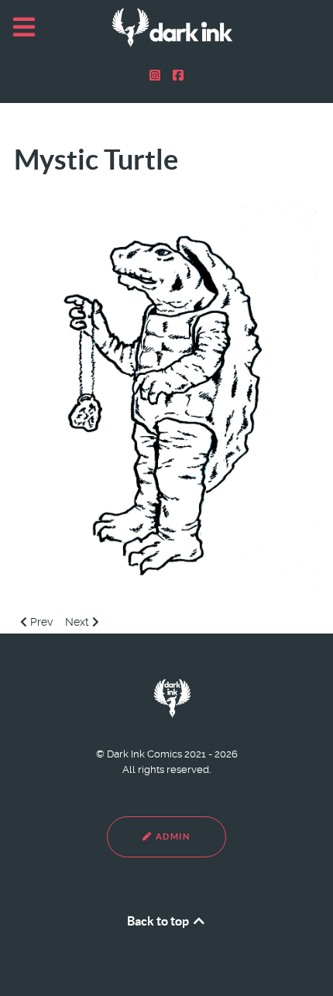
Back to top (159, 921)
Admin (172, 836)
